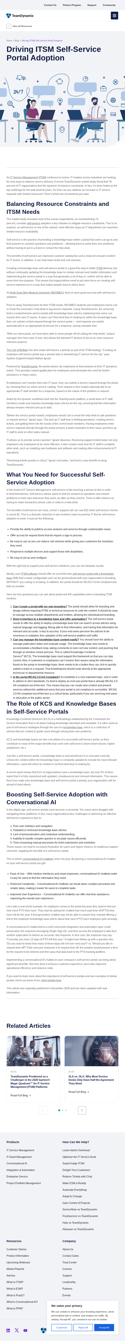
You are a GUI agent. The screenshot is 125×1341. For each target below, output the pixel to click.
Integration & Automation (21, 1170)
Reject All (83, 1327)
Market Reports (15, 1269)
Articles (11, 1275)
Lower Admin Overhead (76, 1150)
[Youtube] (25, 1330)
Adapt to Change (72, 1196)
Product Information (18, 1255)
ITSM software (29, 573)
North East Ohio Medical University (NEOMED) (37, 292)
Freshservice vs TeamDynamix (80, 1216)
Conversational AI (17, 1163)
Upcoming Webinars (18, 1262)
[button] (105, 159)
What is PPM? (15, 1308)
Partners (67, 1288)
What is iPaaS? (15, 1295)
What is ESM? (15, 1288)
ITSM (99, 268)
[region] (82, 1317)
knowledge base (73, 727)
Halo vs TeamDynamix (75, 1222)
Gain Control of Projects (76, 1203)
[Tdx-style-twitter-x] (17, 1330)
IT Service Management (20, 1150)
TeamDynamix (29, 366)
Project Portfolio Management (24, 1183)
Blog (17, 40)
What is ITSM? (15, 1282)
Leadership (69, 1282)
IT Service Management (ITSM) (28, 177)
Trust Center (69, 1262)
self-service (33, 223)
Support (67, 1275)
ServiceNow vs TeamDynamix (79, 1209)
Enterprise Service (17, 1176)
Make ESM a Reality (74, 1183)
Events (66, 1295)
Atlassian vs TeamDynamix (78, 1229)
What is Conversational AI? (22, 1301)
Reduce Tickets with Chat (77, 1176)
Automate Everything (74, 1189)
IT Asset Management (19, 1157)
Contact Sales (70, 1255)
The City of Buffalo (17, 350)
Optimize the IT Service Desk (79, 1157)
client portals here (51, 980)
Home (9, 40)
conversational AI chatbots (38, 859)
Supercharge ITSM (73, 1163)
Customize (61, 1327)
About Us (67, 1249)
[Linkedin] (8, 1330)
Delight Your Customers (76, 1170)
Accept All (104, 1327)
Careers (67, 1269)
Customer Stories (17, 1249)
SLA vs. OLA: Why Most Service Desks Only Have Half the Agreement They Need (91, 1080)
